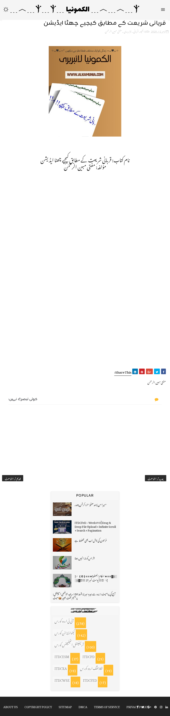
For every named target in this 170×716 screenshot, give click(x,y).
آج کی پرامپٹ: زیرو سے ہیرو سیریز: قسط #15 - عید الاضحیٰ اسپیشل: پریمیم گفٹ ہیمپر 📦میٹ (84, 595)
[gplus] (149, 707)
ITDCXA (61, 668)
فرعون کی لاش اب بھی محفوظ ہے (91, 539)
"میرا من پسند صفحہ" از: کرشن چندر (90, 504)
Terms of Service (107, 706)
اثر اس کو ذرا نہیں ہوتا (85, 557)
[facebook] (138, 707)
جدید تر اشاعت (156, 478)
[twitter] (143, 707)
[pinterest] (155, 707)
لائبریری (127, 30)
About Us (10, 706)
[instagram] (161, 707)
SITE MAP (65, 706)
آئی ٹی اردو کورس (64, 620)
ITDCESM (62, 656)
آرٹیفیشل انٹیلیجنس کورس (69, 644)
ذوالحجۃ (143, 30)
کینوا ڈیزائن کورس (65, 632)
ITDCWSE (62, 680)
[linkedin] (166, 707)
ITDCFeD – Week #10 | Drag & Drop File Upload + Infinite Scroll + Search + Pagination (95, 526)
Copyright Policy (38, 706)
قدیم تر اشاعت (13, 478)
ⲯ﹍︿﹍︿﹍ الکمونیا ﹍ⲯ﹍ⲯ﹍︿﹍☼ (71, 9)
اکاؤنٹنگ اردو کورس (91, 668)
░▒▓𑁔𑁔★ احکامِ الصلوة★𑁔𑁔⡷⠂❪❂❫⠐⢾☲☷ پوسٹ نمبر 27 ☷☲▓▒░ (96, 577)
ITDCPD (89, 656)
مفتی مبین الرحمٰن (113, 30)
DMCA (83, 706)
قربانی (135, 30)
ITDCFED (90, 680)
